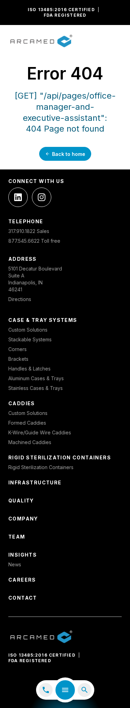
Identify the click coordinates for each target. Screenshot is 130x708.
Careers (22, 580)
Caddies (21, 403)
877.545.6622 (24, 241)
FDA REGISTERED (65, 15)
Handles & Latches (29, 369)
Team (16, 537)
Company (23, 519)
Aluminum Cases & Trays (36, 378)
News (14, 564)
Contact (22, 598)
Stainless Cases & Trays (35, 388)
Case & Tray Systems (42, 320)
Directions (19, 299)
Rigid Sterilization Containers (59, 457)
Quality (21, 500)
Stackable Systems (30, 339)
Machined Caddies (29, 442)
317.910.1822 (21, 231)
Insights (22, 555)
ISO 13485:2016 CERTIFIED (61, 9)
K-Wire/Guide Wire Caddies (39, 432)
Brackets (18, 359)
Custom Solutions (27, 330)
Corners (17, 349)
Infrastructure (35, 482)
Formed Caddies (27, 423)
